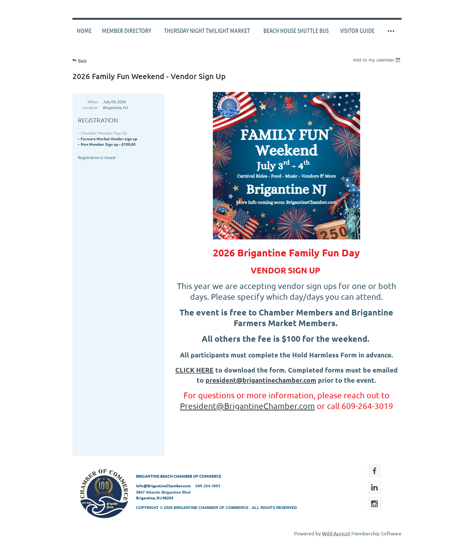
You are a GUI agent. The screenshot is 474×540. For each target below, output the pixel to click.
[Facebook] (374, 471)
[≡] (391, 30)
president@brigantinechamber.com (260, 380)
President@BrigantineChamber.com (247, 406)
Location (90, 107)
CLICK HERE (194, 370)
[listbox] (377, 60)
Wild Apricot (336, 533)
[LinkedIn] (374, 487)
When (93, 101)
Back (82, 60)
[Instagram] (374, 504)
